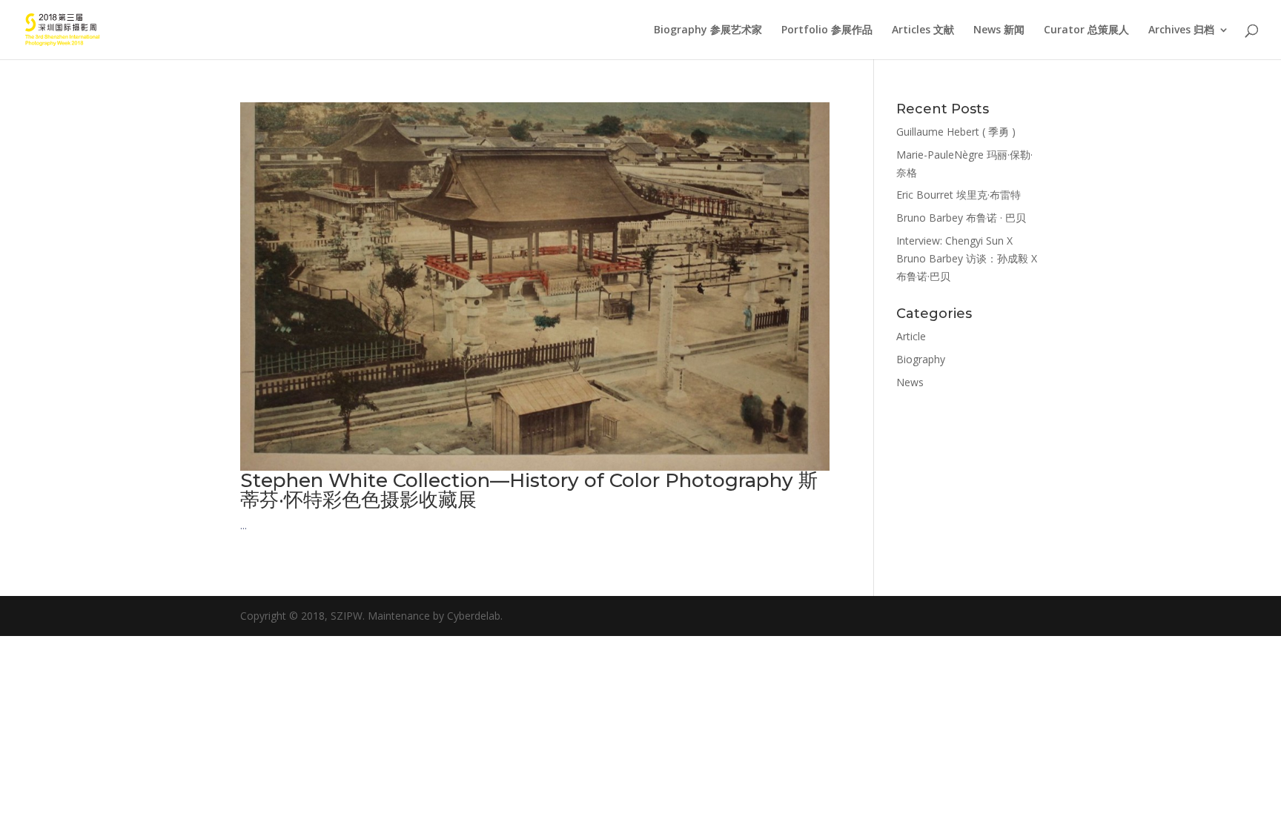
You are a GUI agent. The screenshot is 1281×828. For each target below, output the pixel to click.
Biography (920, 359)
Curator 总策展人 (1086, 30)
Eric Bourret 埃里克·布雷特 (958, 195)
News (910, 382)
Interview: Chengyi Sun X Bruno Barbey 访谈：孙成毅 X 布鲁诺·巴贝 (966, 258)
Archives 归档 (1181, 30)
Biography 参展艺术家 (708, 30)
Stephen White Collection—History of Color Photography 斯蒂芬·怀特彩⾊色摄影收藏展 (529, 489)
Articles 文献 (923, 30)
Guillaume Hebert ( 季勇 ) (956, 132)
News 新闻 (999, 30)
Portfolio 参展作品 (827, 30)
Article (911, 336)
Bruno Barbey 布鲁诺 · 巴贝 (961, 218)
